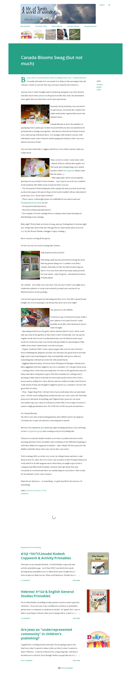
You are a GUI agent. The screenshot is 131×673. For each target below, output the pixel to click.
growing (99, 87)
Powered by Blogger (66, 668)
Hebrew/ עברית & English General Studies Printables (47, 593)
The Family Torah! (41, 26)
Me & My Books (25, 26)
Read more (76, 580)
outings (99, 89)
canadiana (100, 84)
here (23, 231)
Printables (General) (90, 26)
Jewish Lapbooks (57, 26)
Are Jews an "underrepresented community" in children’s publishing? (46, 633)
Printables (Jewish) (73, 26)
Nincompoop (68, 170)
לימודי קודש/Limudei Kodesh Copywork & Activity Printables (46, 556)
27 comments (25, 580)
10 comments (25, 618)
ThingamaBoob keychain (31, 203)
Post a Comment (26, 660)
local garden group (34, 431)
